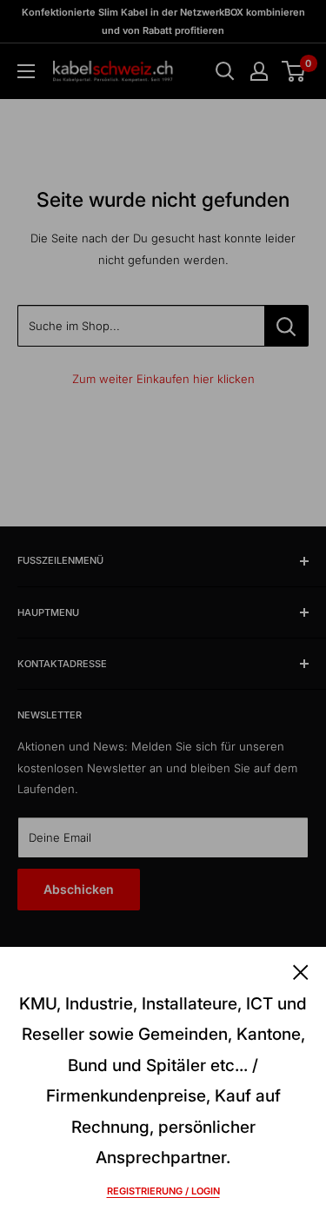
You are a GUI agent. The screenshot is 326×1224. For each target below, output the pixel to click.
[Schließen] (301, 971)
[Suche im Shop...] (286, 326)
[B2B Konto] (259, 71)
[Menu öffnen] (26, 71)
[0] (294, 71)
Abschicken (78, 889)
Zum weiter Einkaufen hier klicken (163, 379)
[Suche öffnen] (225, 71)
